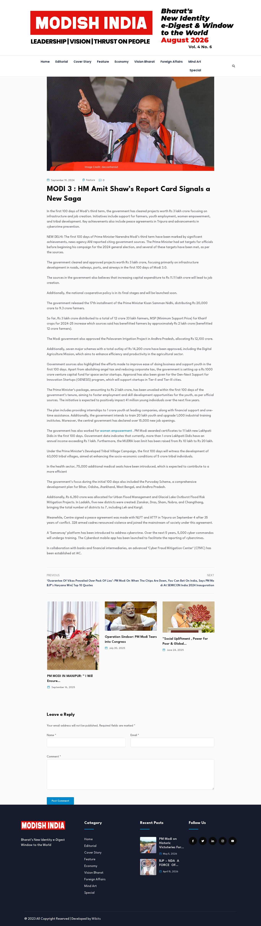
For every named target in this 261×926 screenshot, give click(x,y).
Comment (54, 756)
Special (195, 70)
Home (45, 62)
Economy (122, 62)
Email (134, 735)
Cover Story (82, 62)
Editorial (61, 62)
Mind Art (194, 62)
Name (51, 735)
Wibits (96, 918)
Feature (103, 62)
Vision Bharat (144, 62)
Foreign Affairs (171, 62)
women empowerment (116, 431)
